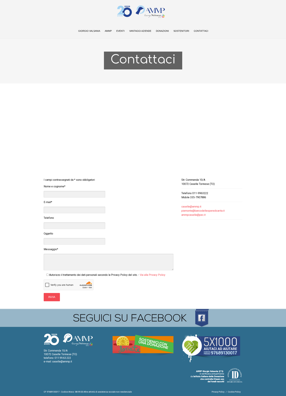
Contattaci (201, 31)
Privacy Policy (218, 392)
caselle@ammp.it (191, 206)
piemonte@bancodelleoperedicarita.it (203, 210)
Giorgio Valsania (89, 31)
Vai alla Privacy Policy (152, 274)
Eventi (120, 31)
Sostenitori (181, 31)
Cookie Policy (234, 392)
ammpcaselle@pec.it (193, 214)
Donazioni (162, 31)
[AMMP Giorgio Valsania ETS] (141, 11)
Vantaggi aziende (140, 31)
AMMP (108, 31)
